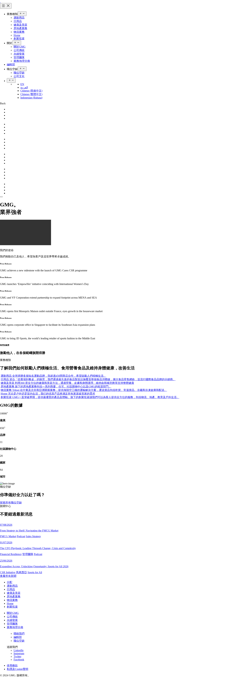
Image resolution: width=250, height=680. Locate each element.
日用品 (18, 21)
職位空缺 (19, 72)
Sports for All (35, 572)
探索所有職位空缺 (11, 502)
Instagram (19, 653)
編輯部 (11, 64)
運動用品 (19, 17)
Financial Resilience (11, 554)
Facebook (19, 659)
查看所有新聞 (8, 575)
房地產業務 (20, 28)
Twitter (17, 656)
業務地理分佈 (22, 60)
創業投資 (19, 38)
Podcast (21, 536)
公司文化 (19, 76)
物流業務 (19, 31)
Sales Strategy (33, 536)
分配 (9, 582)
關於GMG (20, 46)
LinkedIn (18, 650)
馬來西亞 (21, 572)
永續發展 (19, 53)
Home (17, 35)
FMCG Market (8, 536)
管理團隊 (19, 57)
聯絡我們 (19, 633)
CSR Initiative (7, 572)
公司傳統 (19, 50)
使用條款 (12, 665)
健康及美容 (20, 24)
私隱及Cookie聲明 (17, 669)
